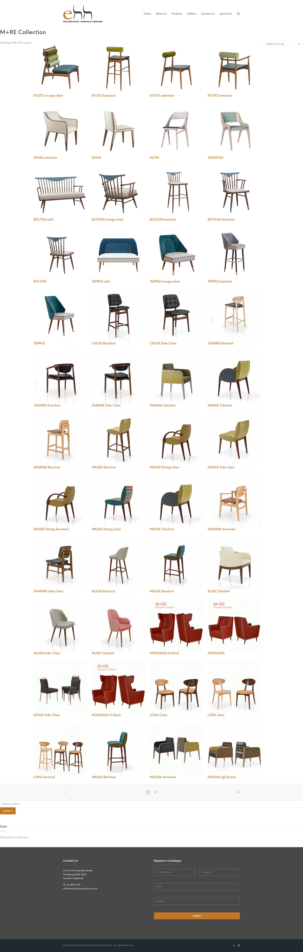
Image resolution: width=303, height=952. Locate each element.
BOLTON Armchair (221, 219)
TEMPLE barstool (220, 281)
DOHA (96, 157)
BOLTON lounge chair (108, 219)
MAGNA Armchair (163, 777)
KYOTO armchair (220, 95)
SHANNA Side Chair (48, 591)
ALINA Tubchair (103, 653)
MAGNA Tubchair (162, 405)
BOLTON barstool (162, 219)
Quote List (226, 13)
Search (7, 811)
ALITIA (154, 157)
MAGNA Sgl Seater (222, 777)
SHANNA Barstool (47, 467)
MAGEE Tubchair (220, 405)
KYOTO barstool (103, 95)
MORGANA (216, 653)
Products (177, 13)
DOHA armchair (45, 157)
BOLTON (40, 281)
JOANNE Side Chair (106, 405)
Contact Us (208, 13)
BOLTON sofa (43, 219)
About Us (161, 13)
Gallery (191, 13)
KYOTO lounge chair (48, 95)
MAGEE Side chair (221, 467)
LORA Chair (158, 715)
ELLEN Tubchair (219, 591)
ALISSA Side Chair (47, 653)
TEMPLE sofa (101, 281)
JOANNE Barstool (220, 343)
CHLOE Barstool (103, 343)
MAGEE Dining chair (164, 467)
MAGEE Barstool (104, 467)
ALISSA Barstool (103, 591)
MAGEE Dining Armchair (51, 529)
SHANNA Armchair (221, 529)
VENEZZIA (215, 157)
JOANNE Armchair (47, 405)
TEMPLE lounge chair (165, 281)
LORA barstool (44, 777)
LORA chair (216, 715)
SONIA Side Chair (47, 715)
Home (147, 13)
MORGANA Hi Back (164, 653)
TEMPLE (39, 343)
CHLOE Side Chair (163, 343)
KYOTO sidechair (162, 95)
